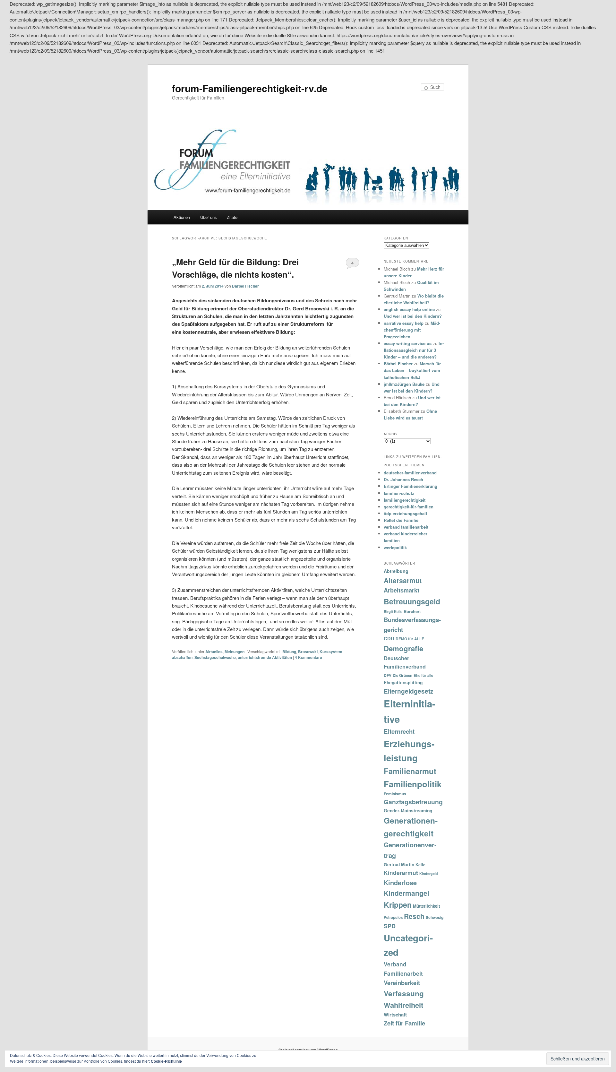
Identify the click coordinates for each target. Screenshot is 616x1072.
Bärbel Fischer (245, 286)
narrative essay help (404, 323)
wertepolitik (395, 547)
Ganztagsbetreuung (413, 801)
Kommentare (308, 657)
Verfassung (404, 993)
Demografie (403, 648)
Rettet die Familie (401, 520)
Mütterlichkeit (426, 906)
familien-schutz (399, 493)
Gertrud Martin (399, 864)
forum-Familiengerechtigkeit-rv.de (250, 88)
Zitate (232, 217)
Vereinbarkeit (402, 982)
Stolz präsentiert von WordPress (308, 1050)
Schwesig (434, 917)
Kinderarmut (401, 873)
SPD (390, 926)
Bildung (289, 651)
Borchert (412, 611)
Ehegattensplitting (403, 682)
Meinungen (234, 651)
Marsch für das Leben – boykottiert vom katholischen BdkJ (412, 370)
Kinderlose (400, 882)
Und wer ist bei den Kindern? (413, 316)
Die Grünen (402, 675)
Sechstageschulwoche (215, 657)
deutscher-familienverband (410, 473)
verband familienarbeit (406, 527)
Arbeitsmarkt (401, 590)
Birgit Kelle (393, 611)
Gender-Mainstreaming (408, 810)
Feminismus (395, 794)
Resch (414, 916)
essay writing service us (408, 343)
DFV (387, 675)
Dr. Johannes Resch (403, 479)
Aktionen (182, 217)
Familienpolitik (412, 784)
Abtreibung (396, 571)
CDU (389, 638)
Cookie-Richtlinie (166, 1061)
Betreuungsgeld (412, 601)
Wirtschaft (395, 1014)
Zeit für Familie (404, 1023)
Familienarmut (410, 770)
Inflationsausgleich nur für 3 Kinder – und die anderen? (414, 350)
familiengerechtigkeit (404, 500)
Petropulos (393, 917)
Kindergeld (428, 873)
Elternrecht (399, 731)
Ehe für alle (423, 675)
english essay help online (409, 309)
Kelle (420, 865)
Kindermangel (406, 893)
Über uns (208, 217)
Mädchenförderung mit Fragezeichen (412, 330)
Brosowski (308, 651)
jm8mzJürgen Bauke (404, 384)
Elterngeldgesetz (408, 691)
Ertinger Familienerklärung (410, 486)
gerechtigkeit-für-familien (408, 507)
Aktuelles (214, 651)
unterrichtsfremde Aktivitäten (265, 657)
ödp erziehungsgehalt (405, 513)
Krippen (398, 904)
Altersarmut (403, 580)
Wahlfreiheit (403, 1005)
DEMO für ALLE (410, 639)
